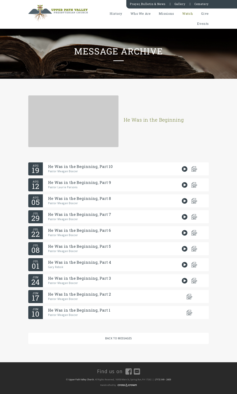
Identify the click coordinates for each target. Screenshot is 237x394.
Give (205, 13)
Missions (166, 13)
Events (203, 24)
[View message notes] (194, 169)
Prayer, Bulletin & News (147, 4)
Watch (187, 13)
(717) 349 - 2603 (163, 379)
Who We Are (140, 13)
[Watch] (185, 169)
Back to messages (118, 338)
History (116, 13)
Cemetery (201, 4)
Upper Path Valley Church (81, 379)
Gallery (179, 4)
